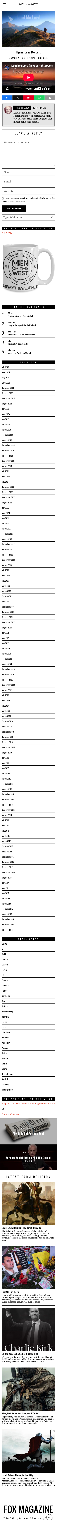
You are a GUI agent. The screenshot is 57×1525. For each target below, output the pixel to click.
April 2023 (6, 523)
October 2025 (7, 393)
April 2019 (6, 773)
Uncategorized (7, 1089)
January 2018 (7, 851)
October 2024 (7, 455)
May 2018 (5, 830)
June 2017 (5, 888)
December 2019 (8, 731)
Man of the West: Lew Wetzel (19, 353)
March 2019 (6, 778)
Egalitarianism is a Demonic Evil (20, 316)
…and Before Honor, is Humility (17, 1475)
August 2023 (7, 502)
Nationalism (6, 1037)
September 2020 (8, 684)
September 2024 (8, 460)
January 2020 (7, 726)
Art (3, 948)
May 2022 (5, 580)
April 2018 (6, 835)
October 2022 (7, 554)
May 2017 (5, 893)
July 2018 (5, 820)
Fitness (4, 990)
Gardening (6, 995)
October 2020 (7, 679)
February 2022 (7, 596)
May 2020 (5, 705)
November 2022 (8, 549)
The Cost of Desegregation (18, 343)
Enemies (5, 964)
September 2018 (8, 809)
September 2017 (8, 872)
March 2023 (6, 528)
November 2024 (8, 450)
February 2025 (7, 434)
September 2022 (8, 559)
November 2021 (8, 611)
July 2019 (5, 757)
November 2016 (8, 924)
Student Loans (7, 1073)
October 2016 (7, 929)
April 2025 (6, 424)
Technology (6, 1084)
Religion (31, 58)
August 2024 (7, 466)
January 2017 (7, 914)
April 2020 (6, 710)
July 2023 (5, 507)
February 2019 (7, 783)
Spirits (4, 1063)
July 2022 (5, 570)
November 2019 (8, 736)
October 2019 (7, 742)
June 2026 (6, 372)
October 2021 (7, 617)
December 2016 (8, 919)
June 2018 (5, 825)
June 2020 (6, 700)
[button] (52, 217)
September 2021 (8, 622)
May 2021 (5, 643)
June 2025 (6, 413)
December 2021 (8, 606)
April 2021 (6, 648)
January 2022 (7, 601)
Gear (3, 1001)
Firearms (5, 985)
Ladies (4, 1021)
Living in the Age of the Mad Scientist (22, 325)
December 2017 (8, 856)
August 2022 (7, 565)
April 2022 (6, 585)
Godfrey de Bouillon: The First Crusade (21, 1227)
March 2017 (6, 903)
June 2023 (6, 512)
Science (5, 1058)
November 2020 (8, 674)
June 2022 (6, 575)
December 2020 (8, 669)
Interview (5, 1016)
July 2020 (5, 695)
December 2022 (8, 544)
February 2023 (7, 533)
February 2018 (7, 846)
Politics (5, 1047)
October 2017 (7, 867)
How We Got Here (10, 1291)
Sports (4, 1068)
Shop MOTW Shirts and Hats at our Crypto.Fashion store (28, 1103)
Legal (4, 1027)
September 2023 (8, 497)
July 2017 (5, 882)
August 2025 (7, 403)
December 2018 (8, 794)
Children (5, 954)
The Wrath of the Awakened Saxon (21, 334)
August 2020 (7, 690)
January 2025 (7, 440)
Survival (5, 1079)
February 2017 (7, 908)
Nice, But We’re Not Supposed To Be (20, 1413)
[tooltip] (7, 97)
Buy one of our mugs (11, 1114)
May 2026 (5, 377)
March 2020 (6, 716)
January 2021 (7, 664)
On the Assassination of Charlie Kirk (20, 1353)
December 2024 (8, 445)
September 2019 (8, 747)
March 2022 (6, 591)
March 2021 (6, 653)
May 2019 (5, 768)
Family (4, 969)
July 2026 (5, 367)
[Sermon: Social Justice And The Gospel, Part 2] (28, 1157)
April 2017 (6, 898)
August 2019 (7, 752)
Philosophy (6, 1042)
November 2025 (8, 387)
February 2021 (7, 658)
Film (3, 975)
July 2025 (5, 408)
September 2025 (8, 398)
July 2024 (5, 471)
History (4, 1006)
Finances (5, 980)
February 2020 (7, 721)
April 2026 (6, 382)
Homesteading (7, 1011)
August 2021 (7, 627)
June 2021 (5, 637)
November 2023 (8, 486)
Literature (6, 1032)
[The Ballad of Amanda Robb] (28, 1131)
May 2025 (5, 419)
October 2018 (7, 804)
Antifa (4, 943)
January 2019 (7, 789)
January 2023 (7, 539)
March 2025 (6, 429)
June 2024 (6, 476)
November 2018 (8, 799)
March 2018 (6, 841)
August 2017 (7, 877)
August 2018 (7, 815)
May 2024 (5, 481)
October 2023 (7, 492)
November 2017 (8, 861)
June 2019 (5, 762)
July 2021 (5, 632)
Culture (5, 959)
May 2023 (5, 518)
